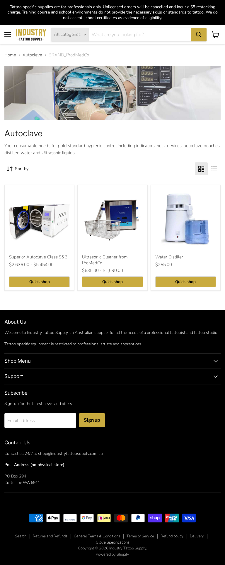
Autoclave (32, 55)
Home (10, 55)
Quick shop (39, 281)
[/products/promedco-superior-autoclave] (39, 219)
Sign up (92, 420)
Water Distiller (169, 257)
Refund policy (172, 536)
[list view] (214, 168)
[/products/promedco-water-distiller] (185, 219)
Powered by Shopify (112, 554)
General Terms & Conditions (97, 536)
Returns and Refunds (50, 536)
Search (20, 536)
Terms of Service (140, 536)
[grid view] (201, 168)
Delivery (197, 536)
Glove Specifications (112, 542)
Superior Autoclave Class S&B (38, 257)
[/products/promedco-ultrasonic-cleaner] (112, 219)
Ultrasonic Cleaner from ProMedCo (105, 260)
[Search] (199, 34)
